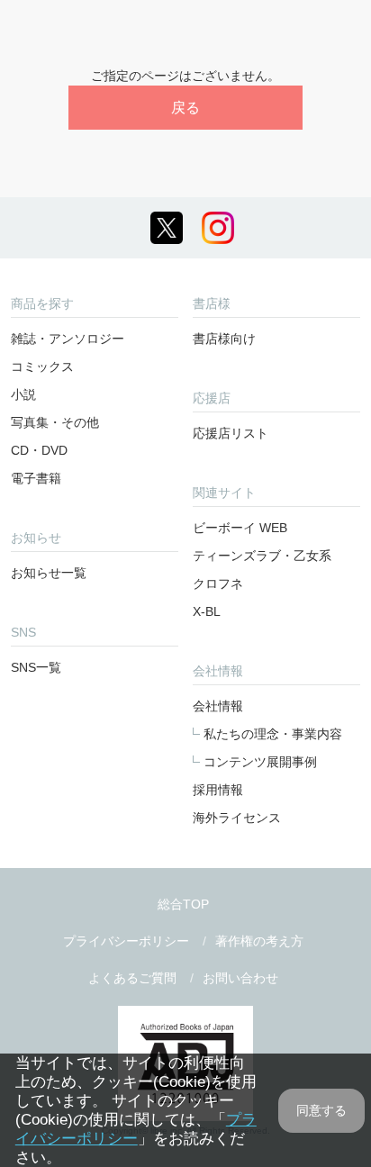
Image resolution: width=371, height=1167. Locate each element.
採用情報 (218, 790)
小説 (23, 394)
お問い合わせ (240, 978)
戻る (185, 107)
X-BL (207, 611)
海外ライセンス (237, 817)
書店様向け (224, 338)
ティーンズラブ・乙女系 (262, 555)
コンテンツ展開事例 (260, 762)
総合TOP (183, 904)
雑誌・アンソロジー (67, 338)
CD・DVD (39, 450)
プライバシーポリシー (126, 941)
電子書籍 (36, 478)
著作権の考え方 (259, 941)
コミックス (42, 366)
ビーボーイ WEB (240, 527)
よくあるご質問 (132, 978)
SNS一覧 (36, 667)
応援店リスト (230, 433)
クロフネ (218, 583)
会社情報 (218, 706)
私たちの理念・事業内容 (273, 734)
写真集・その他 (55, 422)
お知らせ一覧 (48, 572)
